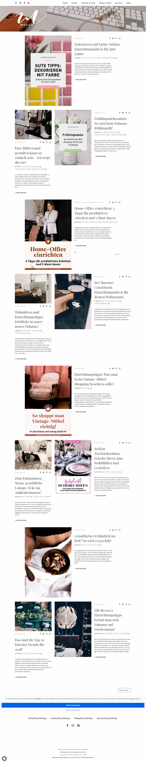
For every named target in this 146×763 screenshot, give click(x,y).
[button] (4, 758)
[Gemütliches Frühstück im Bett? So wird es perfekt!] (48, 562)
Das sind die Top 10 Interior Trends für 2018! (29, 644)
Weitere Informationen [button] (73, 710)
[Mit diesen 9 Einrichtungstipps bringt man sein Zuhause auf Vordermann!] (73, 629)
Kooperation (84, 749)
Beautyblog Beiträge (60, 718)
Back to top (123, 690)
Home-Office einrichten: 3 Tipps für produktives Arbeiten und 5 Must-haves (95, 213)
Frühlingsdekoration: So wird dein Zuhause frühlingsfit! (110, 123)
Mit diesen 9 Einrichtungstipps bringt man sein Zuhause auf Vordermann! (108, 620)
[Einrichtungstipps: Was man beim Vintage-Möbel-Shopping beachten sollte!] (48, 401)
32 (23, 497)
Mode (65, 2)
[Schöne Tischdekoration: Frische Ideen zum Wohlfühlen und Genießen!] (73, 467)
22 (102, 301)
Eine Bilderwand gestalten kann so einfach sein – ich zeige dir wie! (32, 155)
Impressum (61, 749)
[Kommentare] (102, 132)
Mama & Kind (105, 2)
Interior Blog (79, 38)
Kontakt (77, 749)
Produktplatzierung (38, 169)
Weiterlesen (81, 80)
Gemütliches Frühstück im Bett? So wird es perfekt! (94, 538)
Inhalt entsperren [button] (73, 705)
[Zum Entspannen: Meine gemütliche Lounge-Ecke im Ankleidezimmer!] (33, 455)
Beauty (75, 2)
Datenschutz (70, 749)
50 (102, 633)
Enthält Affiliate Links (92, 58)
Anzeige (87, 388)
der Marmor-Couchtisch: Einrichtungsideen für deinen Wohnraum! (111, 289)
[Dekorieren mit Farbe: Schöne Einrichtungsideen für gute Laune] (48, 70)
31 (23, 653)
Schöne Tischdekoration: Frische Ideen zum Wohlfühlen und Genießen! (108, 458)
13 (102, 472)
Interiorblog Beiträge (107, 718)
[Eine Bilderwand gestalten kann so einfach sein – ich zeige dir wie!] (33, 124)
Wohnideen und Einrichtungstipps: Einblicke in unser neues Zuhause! (29, 319)
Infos (128, 2)
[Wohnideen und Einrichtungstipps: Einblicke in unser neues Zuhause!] (33, 288)
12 (82, 545)
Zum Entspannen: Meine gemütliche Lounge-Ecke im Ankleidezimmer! (29, 485)
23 (23, 330)
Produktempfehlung (109, 58)
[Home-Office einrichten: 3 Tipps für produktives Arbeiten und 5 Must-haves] (48, 234)
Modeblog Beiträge (37, 718)
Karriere (89, 202)
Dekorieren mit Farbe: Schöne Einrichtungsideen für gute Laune (97, 49)
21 (82, 388)
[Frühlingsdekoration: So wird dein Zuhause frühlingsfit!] (73, 137)
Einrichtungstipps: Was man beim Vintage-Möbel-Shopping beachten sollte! (96, 379)
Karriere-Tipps (98, 202)
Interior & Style (88, 2)
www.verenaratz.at (87, 757)
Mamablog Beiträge (83, 718)
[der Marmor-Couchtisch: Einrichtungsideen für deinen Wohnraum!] (73, 301)
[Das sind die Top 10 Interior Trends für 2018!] (33, 616)
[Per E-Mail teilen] (119, 38)
